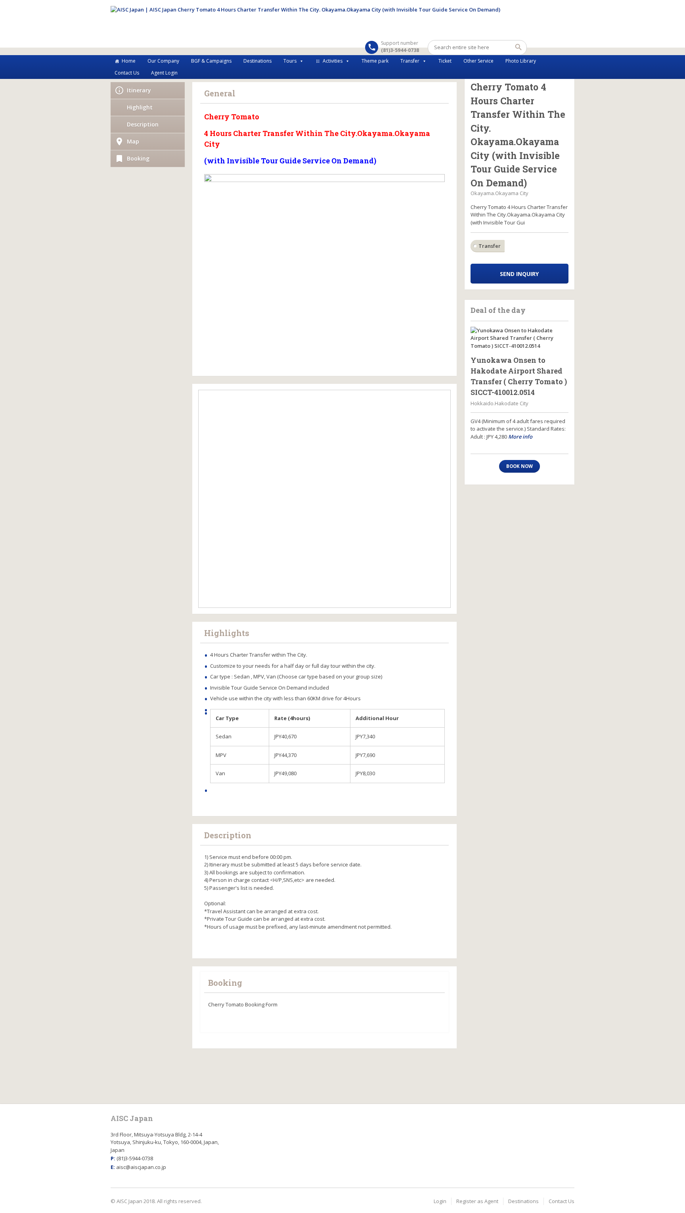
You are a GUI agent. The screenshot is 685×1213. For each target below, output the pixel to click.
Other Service (478, 60)
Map (133, 141)
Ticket (445, 60)
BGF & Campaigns (211, 60)
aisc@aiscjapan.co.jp (141, 1167)
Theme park (375, 60)
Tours (290, 60)
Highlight (140, 107)
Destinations (257, 60)
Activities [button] (332, 60)
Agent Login (164, 72)
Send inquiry (519, 274)
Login (440, 1201)
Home (129, 60)
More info (520, 436)
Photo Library (520, 60)
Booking (138, 158)
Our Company (163, 60)
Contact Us (127, 72)
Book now (519, 466)
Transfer (409, 60)
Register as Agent (477, 1201)
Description (143, 124)
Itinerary (139, 90)
